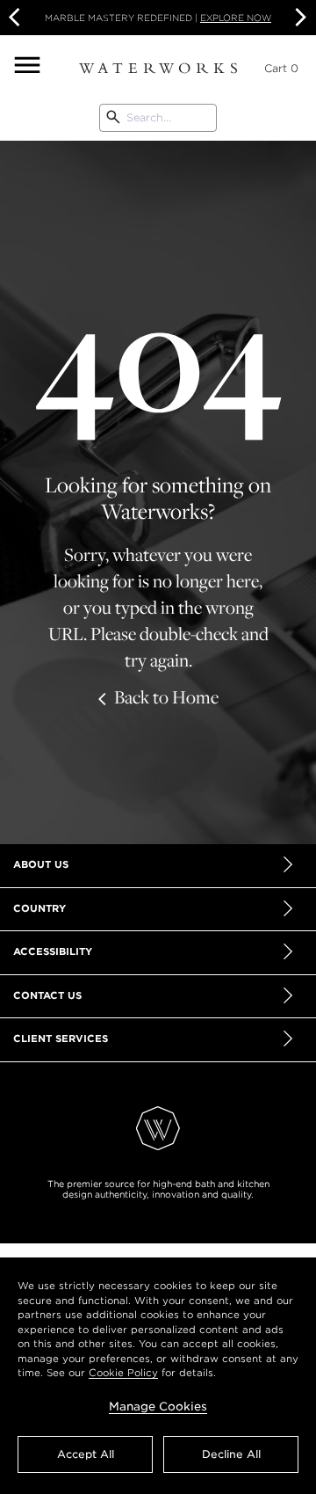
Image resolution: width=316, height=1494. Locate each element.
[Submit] (113, 118)
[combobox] (158, 118)
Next (298, 17)
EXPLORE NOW (235, 17)
